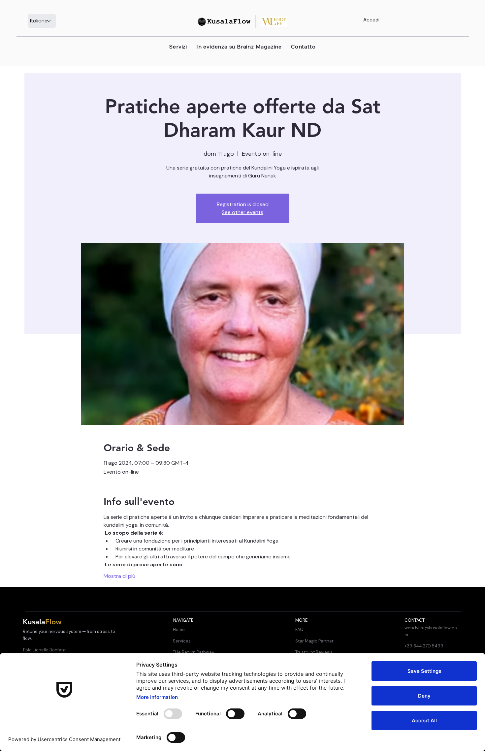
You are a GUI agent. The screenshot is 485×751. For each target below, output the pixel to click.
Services (182, 641)
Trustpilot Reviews (314, 652)
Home (179, 629)
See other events (242, 212)
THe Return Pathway (193, 652)
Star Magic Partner (314, 641)
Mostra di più (119, 576)
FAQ (299, 629)
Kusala (42, 621)
